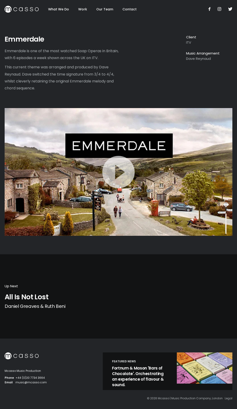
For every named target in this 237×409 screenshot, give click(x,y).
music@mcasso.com (31, 382)
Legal (228, 398)
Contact (129, 9)
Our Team (104, 9)
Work (82, 9)
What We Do (58, 9)
